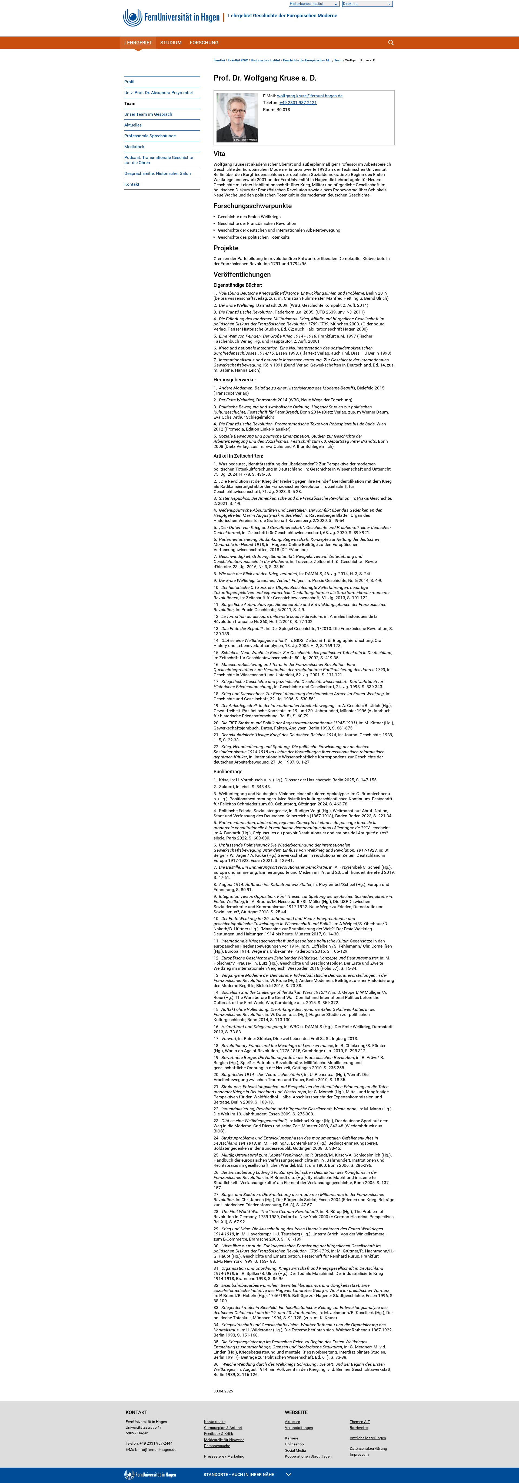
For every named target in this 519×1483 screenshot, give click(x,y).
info (141, 1449)
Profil (129, 81)
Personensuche (217, 1446)
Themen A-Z (360, 1421)
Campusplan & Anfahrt (223, 1427)
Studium (171, 42)
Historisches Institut (265, 60)
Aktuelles (133, 125)
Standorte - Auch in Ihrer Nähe (239, 1474)
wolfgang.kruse (292, 95)
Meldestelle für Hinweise (224, 1440)
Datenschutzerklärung (368, 1448)
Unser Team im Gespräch (148, 114)
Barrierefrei (359, 1427)
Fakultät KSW (238, 60)
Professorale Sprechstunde (150, 135)
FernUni (219, 60)
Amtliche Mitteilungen (368, 1438)
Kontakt (131, 184)
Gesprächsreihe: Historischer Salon (157, 173)
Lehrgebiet (138, 42)
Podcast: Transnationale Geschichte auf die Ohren (158, 160)
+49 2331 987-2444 (155, 1443)
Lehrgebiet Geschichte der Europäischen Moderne (282, 15)
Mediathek (134, 146)
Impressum (359, 1454)
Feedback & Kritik (218, 1433)
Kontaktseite (214, 1421)
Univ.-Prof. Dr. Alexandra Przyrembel (158, 92)
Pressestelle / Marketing (224, 1456)
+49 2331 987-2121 (298, 102)
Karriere (291, 1438)
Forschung (204, 42)
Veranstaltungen (299, 1427)
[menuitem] (162, 81)
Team (129, 103)
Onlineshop (294, 1444)
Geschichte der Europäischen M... (307, 60)
